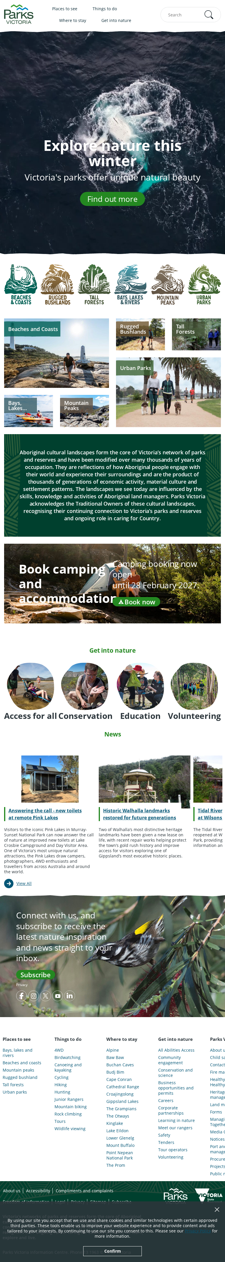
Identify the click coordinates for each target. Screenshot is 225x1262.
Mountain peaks (18, 1070)
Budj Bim (115, 1072)
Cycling (61, 1077)
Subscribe (36, 974)
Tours (60, 1121)
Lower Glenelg (120, 1138)
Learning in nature (176, 1120)
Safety (164, 1135)
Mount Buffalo (120, 1145)
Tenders (166, 1142)
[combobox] (191, 14)
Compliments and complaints (84, 1190)
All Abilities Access (176, 1050)
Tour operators (173, 1149)
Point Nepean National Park (119, 1155)
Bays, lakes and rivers (18, 1053)
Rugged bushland (20, 1077)
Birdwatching (67, 1057)
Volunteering (170, 1157)
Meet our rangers (175, 1127)
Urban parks (15, 1092)
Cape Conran (119, 1079)
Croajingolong (120, 1094)
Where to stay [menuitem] (72, 20)
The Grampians (121, 1108)
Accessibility (38, 1190)
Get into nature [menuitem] (116, 20)
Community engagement (170, 1060)
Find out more (112, 199)
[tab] (20, 288)
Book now (140, 601)
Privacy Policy (198, 1231)
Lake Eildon (117, 1130)
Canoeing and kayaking (68, 1067)
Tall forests (13, 1084)
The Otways (117, 1116)
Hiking (60, 1084)
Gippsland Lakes (122, 1101)
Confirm (112, 1251)
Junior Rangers (68, 1099)
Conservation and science (175, 1072)
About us (12, 1190)
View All (24, 883)
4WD (59, 1050)
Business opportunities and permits (176, 1088)
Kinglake (114, 1123)
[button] (208, 14)
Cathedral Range (122, 1086)
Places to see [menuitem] (64, 8)
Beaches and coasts (22, 1062)
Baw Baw (115, 1057)
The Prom (115, 1165)
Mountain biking (70, 1106)
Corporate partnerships (171, 1110)
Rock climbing (68, 1114)
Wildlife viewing (70, 1128)
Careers (165, 1100)
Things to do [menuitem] (105, 8)
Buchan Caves (120, 1064)
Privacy (22, 984)
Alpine (112, 1050)
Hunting (62, 1092)
